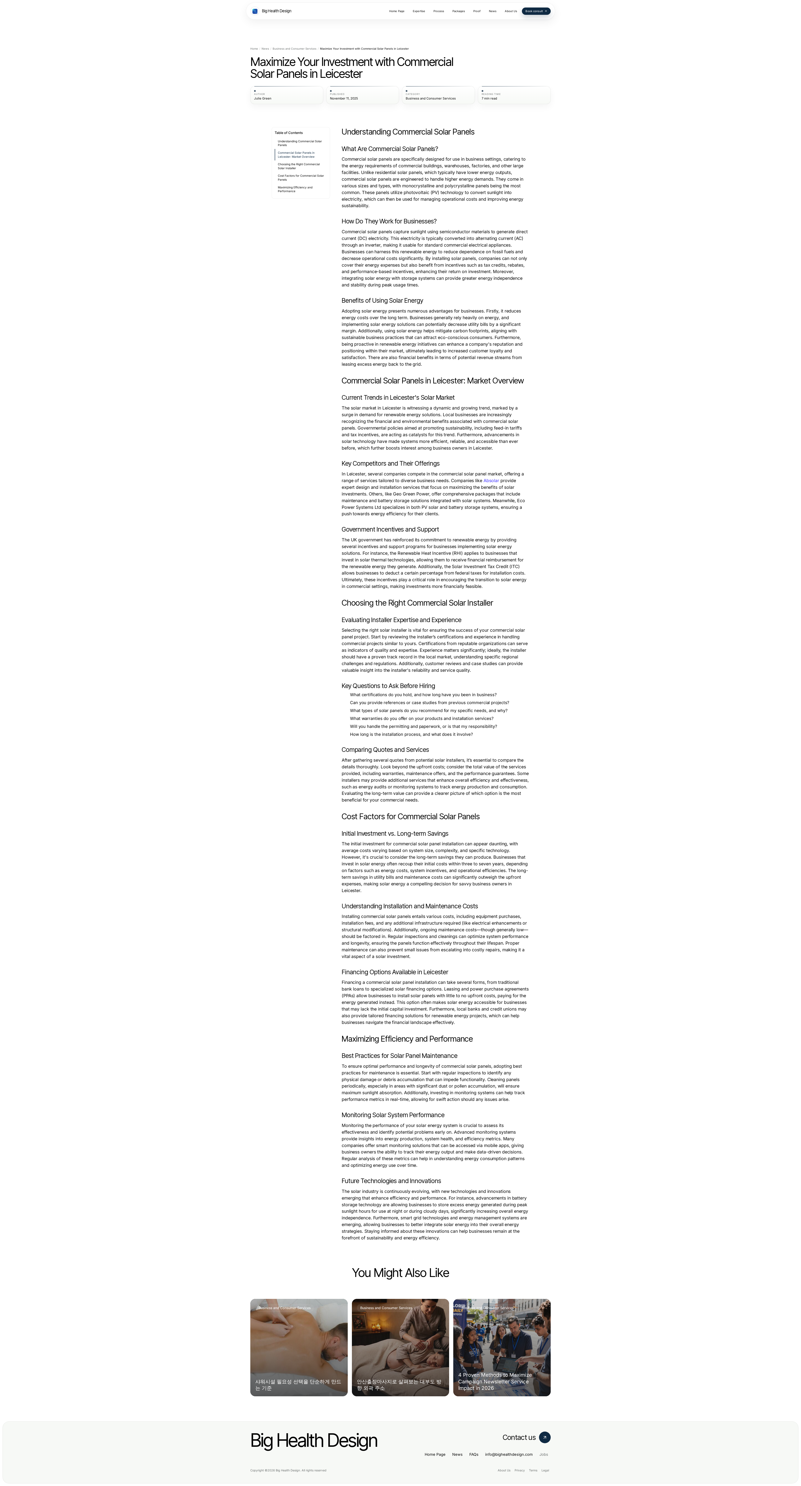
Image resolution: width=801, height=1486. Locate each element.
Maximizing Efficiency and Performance (295, 189)
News (265, 48)
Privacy (520, 1470)
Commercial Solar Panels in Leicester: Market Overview (296, 154)
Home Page (435, 1454)
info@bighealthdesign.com (509, 1454)
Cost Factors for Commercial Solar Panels (301, 177)
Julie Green (262, 98)
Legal (545, 1470)
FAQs (474, 1454)
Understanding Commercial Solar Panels (300, 143)
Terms (533, 1470)
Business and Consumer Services (294, 48)
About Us (504, 1470)
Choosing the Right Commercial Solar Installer (299, 166)
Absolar (491, 480)
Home (254, 48)
